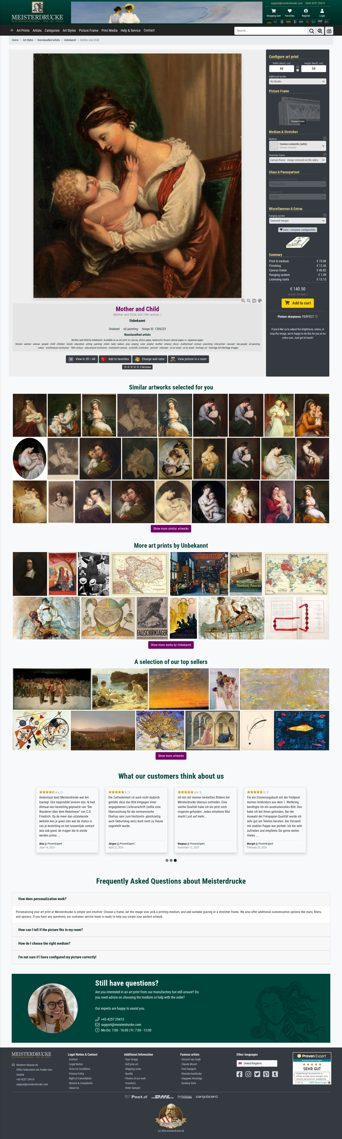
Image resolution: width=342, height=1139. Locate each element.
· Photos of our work (135, 1078)
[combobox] (297, 81)
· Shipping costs (132, 1069)
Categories (52, 30)
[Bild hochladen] (329, 31)
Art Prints (23, 30)
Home (15, 40)
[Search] (312, 31)
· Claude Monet (188, 1064)
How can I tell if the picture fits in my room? (50, 929)
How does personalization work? (42, 899)
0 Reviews (145, 367)
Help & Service (131, 30)
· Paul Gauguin (188, 1069)
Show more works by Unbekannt (171, 645)
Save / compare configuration (299, 229)
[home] (12, 30)
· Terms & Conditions (79, 1069)
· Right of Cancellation (80, 1078)
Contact (149, 30)
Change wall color (152, 359)
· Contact (73, 1059)
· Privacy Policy (76, 1073)
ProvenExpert (55, 843)
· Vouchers (130, 1083)
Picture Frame (88, 30)
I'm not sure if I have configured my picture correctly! (57, 957)
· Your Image (131, 1059)
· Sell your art (131, 1064)
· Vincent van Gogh (190, 1059)
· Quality (128, 1073)
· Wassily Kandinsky (191, 1073)
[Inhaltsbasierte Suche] (320, 31)
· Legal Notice (75, 1064)
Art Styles (69, 30)
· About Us (73, 1088)
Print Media (110, 30)
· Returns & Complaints (80, 1083)
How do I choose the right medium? (44, 943)
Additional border (277, 76)
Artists (37, 30)
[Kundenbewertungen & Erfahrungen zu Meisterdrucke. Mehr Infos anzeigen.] (312, 1068)
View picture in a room (190, 359)
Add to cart (300, 303)
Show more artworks (171, 756)
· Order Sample (132, 1088)
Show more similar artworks (171, 528)
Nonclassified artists (49, 40)
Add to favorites (117, 359)
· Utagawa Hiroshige (191, 1078)
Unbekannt (70, 40)
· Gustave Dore (188, 1083)
